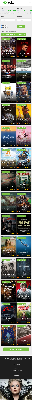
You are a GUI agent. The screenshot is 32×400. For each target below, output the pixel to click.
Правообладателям (16, 370)
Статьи (17, 373)
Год (2, 8)
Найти (21, 26)
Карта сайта (16, 368)
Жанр (2, 16)
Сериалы (5, 27)
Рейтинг (19, 8)
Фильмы (4, 25)
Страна (19, 16)
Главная (16, 375)
